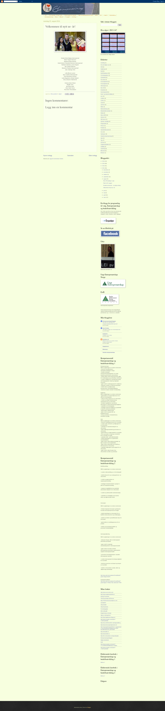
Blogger (89, 707)
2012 (103, 165)
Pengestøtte (103, 123)
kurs (102, 96)
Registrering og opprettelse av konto (85, 15)
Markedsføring (113, 15)
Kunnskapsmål (104, 92)
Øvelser (102, 152)
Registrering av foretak (106, 613)
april (105, 195)
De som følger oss (105, 64)
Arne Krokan (106, 328)
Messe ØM (103, 115)
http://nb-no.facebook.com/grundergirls (110, 635)
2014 (103, 161)
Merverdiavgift (104, 611)
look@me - (105, 333)
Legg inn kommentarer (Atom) (56, 158)
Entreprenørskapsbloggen (109, 321)
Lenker (102, 100)
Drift (101, 15)
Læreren (103, 104)
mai (104, 192)
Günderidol (103, 77)
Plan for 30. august (107, 183)
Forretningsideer (104, 75)
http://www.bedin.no (105, 633)
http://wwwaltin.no (105, 631)
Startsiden (70, 155)
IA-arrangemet (104, 83)
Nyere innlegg (47, 155)
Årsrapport (67, 17)
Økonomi (61, 17)
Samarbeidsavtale (105, 129)
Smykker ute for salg (107, 335)
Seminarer (103, 134)
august (105, 178)
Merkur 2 (103, 675)
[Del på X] (69, 94)
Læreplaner (103, 602)
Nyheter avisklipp (105, 121)
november (106, 172)
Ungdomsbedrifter (105, 144)
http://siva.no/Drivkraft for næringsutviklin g (111, 622)
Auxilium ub (106, 339)
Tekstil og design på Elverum (107, 598)
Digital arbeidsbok (105, 640)
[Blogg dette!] (68, 94)
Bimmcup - (105, 349)
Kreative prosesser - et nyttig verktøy (112, 185)
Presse (102, 125)
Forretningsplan (104, 609)
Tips (102, 140)
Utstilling (102, 146)
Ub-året (102, 142)
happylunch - (106, 346)
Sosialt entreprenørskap (106, 136)
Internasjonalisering (49, 17)
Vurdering (103, 148)
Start (46, 15)
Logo (102, 102)
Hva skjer (103, 79)
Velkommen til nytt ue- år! (109, 187)
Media (102, 113)
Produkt (102, 127)
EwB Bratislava (104, 73)
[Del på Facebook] (71, 94)
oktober (105, 174)
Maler (102, 106)
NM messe (103, 119)
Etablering (103, 69)
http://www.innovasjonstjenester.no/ (109, 624)
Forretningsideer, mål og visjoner (55, 15)
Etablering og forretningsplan (70, 15)
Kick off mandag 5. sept (108, 180)
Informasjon (103, 85)
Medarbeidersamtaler (105, 110)
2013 (103, 163)
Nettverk (103, 117)
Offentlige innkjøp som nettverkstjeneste (111, 329)
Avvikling (74, 17)
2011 (103, 168)
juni (104, 190)
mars (105, 197)
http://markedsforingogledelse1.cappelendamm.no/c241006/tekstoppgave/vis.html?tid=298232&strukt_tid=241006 (111, 628)
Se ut (102, 131)
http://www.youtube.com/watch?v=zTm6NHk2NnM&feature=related (109, 645)
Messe (56, 17)
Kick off (102, 87)
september (106, 176)
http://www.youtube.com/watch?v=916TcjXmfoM (108, 620)
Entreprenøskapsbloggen (106, 638)
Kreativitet (103, 90)
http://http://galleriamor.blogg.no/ (108, 617)
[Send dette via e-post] (66, 94)
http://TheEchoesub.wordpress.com (109, 600)
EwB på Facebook (105, 596)
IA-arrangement (104, 81)
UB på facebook (104, 606)
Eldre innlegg (93, 155)
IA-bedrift (106, 15)
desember (106, 169)
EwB (102, 71)
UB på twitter (104, 604)
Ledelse (96, 15)
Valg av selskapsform (106, 615)
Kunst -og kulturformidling (106, 94)
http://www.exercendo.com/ (107, 592)
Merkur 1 (103, 662)
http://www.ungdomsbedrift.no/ (108, 594)
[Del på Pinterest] (73, 94)
